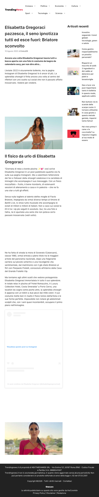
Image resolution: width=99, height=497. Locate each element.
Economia (59, 6)
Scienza (58, 13)
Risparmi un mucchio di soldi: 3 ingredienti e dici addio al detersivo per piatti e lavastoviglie (89, 71)
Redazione (61, 493)
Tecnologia (43, 13)
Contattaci (67, 481)
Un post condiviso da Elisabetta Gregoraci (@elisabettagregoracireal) (33, 384)
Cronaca (29, 6)
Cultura (74, 6)
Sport (27, 13)
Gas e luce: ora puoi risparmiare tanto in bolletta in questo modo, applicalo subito (89, 90)
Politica (44, 6)
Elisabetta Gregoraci (15, 280)
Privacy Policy (39, 493)
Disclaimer (51, 493)
